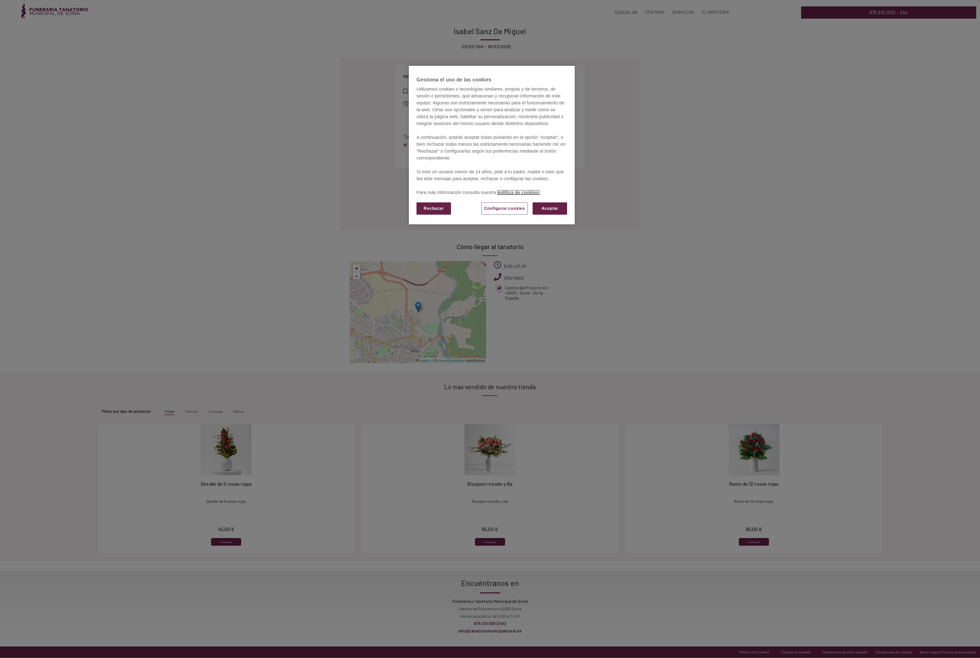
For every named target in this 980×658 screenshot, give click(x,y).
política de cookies (518, 192)
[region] (492, 145)
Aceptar (550, 208)
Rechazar (434, 208)
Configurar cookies (504, 208)
